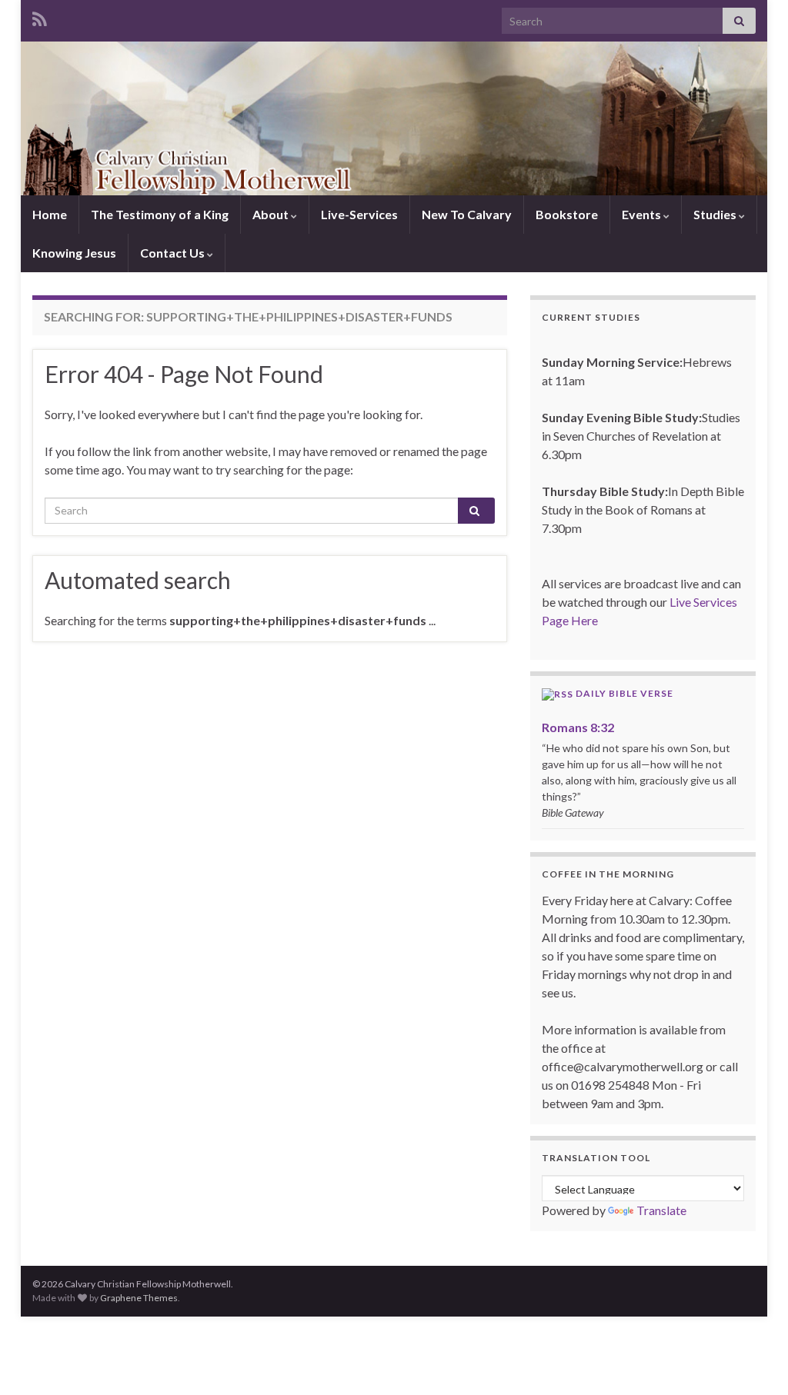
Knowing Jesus (74, 252)
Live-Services (359, 214)
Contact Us (173, 252)
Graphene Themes (139, 1297)
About (271, 214)
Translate (661, 1210)
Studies (716, 214)
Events (642, 214)
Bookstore (567, 214)
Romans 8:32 (578, 727)
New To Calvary (467, 214)
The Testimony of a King (160, 214)
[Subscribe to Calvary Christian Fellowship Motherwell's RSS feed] (39, 16)
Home (49, 214)
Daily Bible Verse (624, 693)
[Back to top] (753, 1360)
